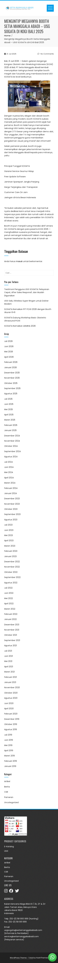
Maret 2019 (9, 755)
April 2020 (9, 708)
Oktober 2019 (10, 724)
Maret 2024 (9, 482)
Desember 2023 (12, 498)
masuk (19, 261)
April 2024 (9, 477)
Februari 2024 (11, 488)
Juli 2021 (8, 650)
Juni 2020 (9, 703)
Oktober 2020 (11, 692)
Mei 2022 (8, 598)
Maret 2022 (9, 608)
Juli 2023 (8, 524)
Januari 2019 (10, 766)
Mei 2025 (8, 409)
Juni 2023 (8, 530)
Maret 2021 (9, 671)
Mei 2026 (8, 351)
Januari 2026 (10, 367)
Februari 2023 (10, 551)
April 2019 (8, 750)
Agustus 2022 (10, 582)
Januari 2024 (10, 493)
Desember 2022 (12, 561)
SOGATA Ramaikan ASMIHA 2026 (20, 326)
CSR (6, 791)
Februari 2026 (10, 362)
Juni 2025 (8, 404)
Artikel (7, 781)
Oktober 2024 (11, 446)
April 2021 (8, 666)
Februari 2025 (10, 425)
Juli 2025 (8, 398)
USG (6, 851)
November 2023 (12, 503)
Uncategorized (11, 802)
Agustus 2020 (10, 698)
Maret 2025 (9, 419)
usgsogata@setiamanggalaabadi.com (23, 930)
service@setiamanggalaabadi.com (21, 936)
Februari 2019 (10, 761)
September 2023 (12, 514)
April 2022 (9, 603)
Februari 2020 (10, 713)
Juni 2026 (9, 346)
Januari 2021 (10, 682)
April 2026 (9, 357)
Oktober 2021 (10, 635)
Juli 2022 (8, 587)
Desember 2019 (11, 719)
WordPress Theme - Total (21, 958)
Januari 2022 (10, 619)
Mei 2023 (8, 535)
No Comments (47, 54)
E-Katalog (9, 846)
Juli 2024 (8, 462)
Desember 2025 (12, 372)
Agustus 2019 (10, 729)
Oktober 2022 (10, 572)
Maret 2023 (9, 545)
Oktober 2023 (10, 509)
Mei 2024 (8, 472)
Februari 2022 (10, 614)
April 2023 (9, 540)
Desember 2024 (12, 435)
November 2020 (12, 687)
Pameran (8, 797)
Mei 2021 (8, 661)
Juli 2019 (8, 734)
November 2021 (11, 629)
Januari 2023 (10, 556)
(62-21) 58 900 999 (18, 918)
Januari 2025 (10, 430)
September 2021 (12, 640)
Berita (7, 786)
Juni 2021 (8, 656)
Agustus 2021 (10, 645)
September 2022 (12, 577)
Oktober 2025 (10, 383)
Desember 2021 (11, 624)
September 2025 (12, 388)
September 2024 (12, 451)
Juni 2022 (8, 593)
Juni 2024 (9, 467)
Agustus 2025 (10, 393)
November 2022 (12, 566)
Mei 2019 (8, 745)
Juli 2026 (8, 341)
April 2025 (9, 414)
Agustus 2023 (10, 519)
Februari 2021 (10, 677)
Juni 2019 (8, 740)
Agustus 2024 (11, 456)
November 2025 (12, 377)
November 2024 (12, 440)
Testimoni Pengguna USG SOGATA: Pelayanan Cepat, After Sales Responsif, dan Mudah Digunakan (26, 292)
